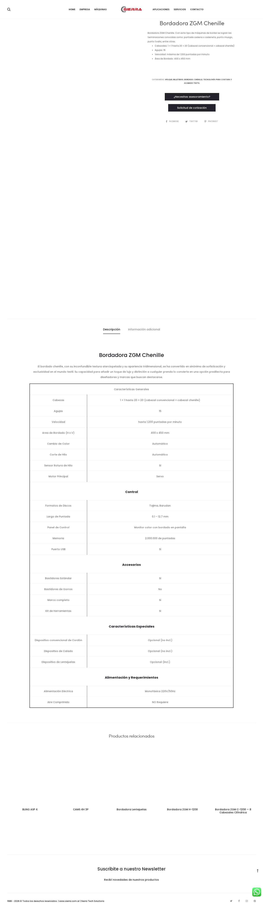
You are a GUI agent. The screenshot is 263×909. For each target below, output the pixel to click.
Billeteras (178, 79)
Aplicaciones (161, 9)
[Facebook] (239, 901)
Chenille (198, 79)
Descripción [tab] (111, 329)
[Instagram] (247, 901)
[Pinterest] (255, 901)
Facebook (174, 121)
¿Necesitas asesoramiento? (192, 97)
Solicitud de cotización (192, 108)
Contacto (196, 9)
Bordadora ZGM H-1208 (182, 809)
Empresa (85, 9)
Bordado (188, 79)
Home (72, 9)
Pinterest (213, 121)
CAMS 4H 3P (80, 809)
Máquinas (100, 9)
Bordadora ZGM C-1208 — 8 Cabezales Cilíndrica (233, 811)
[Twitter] (231, 901)
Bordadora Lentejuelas (132, 809)
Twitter (193, 121)
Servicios (180, 9)
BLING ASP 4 (30, 809)
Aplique (168, 79)
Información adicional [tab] (144, 329)
